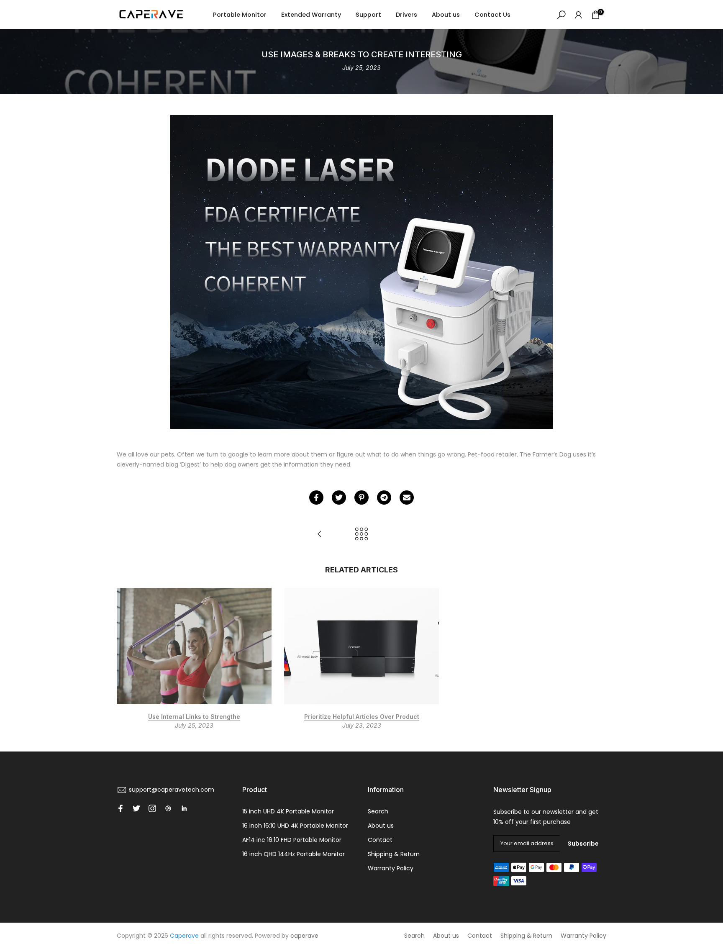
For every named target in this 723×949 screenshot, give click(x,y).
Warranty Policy (390, 868)
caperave (304, 935)
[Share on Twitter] (339, 497)
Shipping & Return (394, 854)
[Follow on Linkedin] (184, 808)
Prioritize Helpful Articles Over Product (361, 716)
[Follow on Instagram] (152, 808)
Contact (380, 840)
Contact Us (492, 14)
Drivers (406, 14)
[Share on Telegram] (384, 497)
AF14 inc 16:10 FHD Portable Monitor (291, 840)
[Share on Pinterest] (361, 497)
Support (368, 14)
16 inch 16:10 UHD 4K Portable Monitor (295, 825)
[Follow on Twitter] (136, 808)
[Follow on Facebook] (120, 808)
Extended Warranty (311, 14)
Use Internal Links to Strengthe (194, 716)
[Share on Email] (407, 497)
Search (378, 811)
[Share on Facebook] (316, 497)
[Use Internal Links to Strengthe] (320, 535)
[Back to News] (361, 535)
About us (446, 14)
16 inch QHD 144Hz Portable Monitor (293, 854)
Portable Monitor (240, 14)
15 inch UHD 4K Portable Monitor (288, 811)
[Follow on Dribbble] (168, 808)
